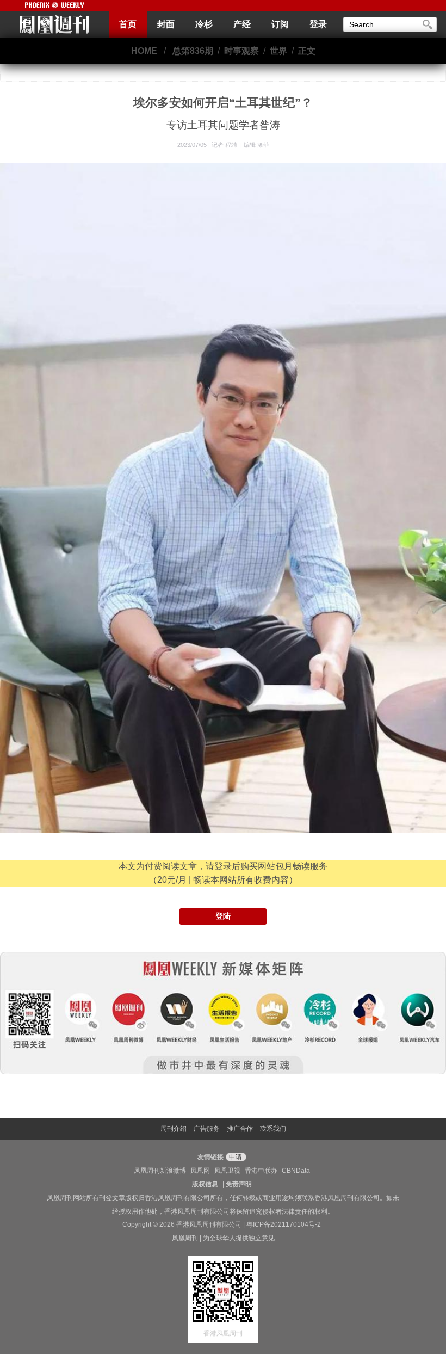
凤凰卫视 (227, 1170)
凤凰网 (200, 1170)
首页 (128, 24)
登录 (318, 24)
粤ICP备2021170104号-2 (283, 1224)
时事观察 (241, 51)
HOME (144, 51)
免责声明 (239, 1184)
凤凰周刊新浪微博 (160, 1170)
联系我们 (273, 1129)
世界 (278, 51)
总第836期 (192, 51)
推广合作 (240, 1129)
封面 (166, 24)
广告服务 (207, 1129)
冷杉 (204, 24)
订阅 (280, 24)
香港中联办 (261, 1170)
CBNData (296, 1170)
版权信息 (205, 1184)
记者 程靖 (225, 144)
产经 (242, 24)
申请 (234, 1157)
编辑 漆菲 (256, 144)
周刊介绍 (173, 1129)
